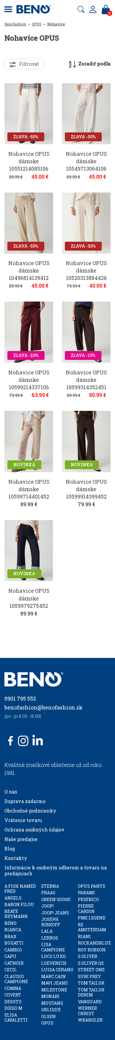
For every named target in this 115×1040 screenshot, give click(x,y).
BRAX (10, 936)
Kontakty (15, 858)
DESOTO (13, 1001)
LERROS (49, 938)
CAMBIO (13, 950)
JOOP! (47, 906)
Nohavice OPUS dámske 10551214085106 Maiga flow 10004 (28, 165)
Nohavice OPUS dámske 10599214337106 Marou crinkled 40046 (29, 387)
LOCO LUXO (53, 956)
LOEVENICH (54, 963)
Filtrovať (29, 64)
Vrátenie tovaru (23, 820)
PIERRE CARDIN (86, 908)
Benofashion (15, 24)
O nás (10, 792)
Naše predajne (20, 839)
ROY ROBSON (92, 950)
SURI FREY (89, 976)
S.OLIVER (87, 956)
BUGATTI (14, 943)
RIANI (84, 936)
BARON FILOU (19, 904)
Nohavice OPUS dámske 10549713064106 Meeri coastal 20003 (86, 168)
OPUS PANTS (91, 886)
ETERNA (50, 886)
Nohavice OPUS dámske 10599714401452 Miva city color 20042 (29, 496)
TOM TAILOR (91, 983)
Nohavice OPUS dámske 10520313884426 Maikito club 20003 (86, 278)
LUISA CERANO (57, 969)
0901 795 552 (20, 698)
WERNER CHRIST (87, 1010)
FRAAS (48, 892)
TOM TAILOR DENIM (91, 992)
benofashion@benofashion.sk (43, 707)
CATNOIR (14, 963)
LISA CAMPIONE (53, 947)
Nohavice (56, 24)
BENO (10, 923)
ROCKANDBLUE (94, 943)
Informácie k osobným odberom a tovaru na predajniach (55, 870)
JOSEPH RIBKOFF (50, 921)
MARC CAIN (53, 976)
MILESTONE (54, 990)
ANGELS (13, 898)
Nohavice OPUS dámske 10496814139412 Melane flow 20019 (29, 274)
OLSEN (48, 1016)
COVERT (12, 995)
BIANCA (12, 929)
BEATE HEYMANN (16, 913)
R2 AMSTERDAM (92, 927)
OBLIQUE (51, 1009)
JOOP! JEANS (55, 913)
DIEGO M (13, 1008)
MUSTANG (52, 1003)
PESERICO (88, 899)
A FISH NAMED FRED (20, 888)
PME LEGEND (92, 918)
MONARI (50, 996)
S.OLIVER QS (91, 963)
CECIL (10, 969)
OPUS (37, 24)
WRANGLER (90, 1020)
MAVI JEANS (54, 983)
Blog (9, 848)
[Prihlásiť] (92, 9)
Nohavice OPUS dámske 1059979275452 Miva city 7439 (29, 602)
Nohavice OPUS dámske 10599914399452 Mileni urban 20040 (86, 496)
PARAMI (86, 892)
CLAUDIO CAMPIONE (16, 979)
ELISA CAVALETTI (16, 1017)
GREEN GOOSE (55, 899)
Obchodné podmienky (30, 810)
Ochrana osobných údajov (34, 829)
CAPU (10, 956)
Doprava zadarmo (24, 801)
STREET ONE (91, 969)
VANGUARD (90, 1001)
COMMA (12, 988)
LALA (46, 931)
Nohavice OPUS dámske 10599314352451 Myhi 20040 (86, 383)
